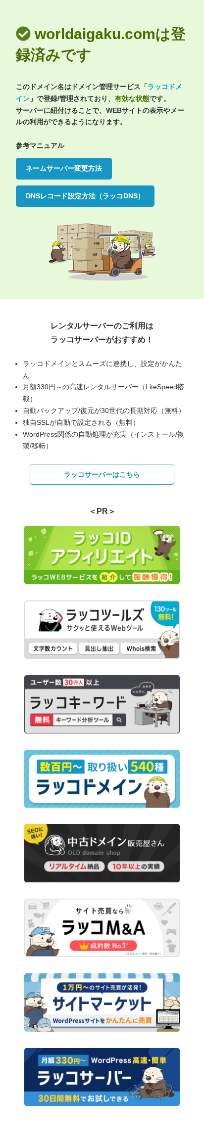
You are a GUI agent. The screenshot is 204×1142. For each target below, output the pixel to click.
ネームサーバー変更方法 (64, 168)
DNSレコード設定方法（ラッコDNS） (85, 196)
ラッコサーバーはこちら (102, 474)
